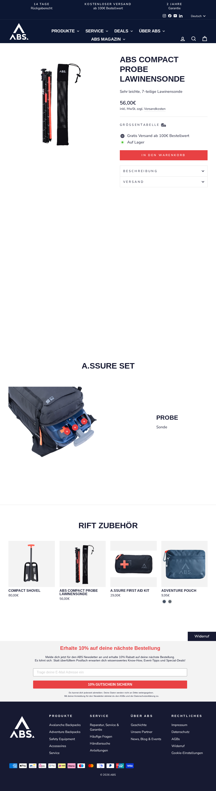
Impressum (179, 725)
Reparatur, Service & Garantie (104, 727)
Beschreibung (140, 171)
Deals (122, 31)
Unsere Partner (141, 732)
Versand (133, 182)
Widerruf (201, 636)
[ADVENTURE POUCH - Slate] (170, 602)
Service (95, 31)
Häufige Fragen (101, 736)
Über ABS (150, 31)
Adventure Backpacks (64, 732)
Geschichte (139, 725)
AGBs (175, 739)
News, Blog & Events (146, 739)
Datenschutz (180, 732)
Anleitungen (99, 750)
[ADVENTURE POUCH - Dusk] (164, 602)
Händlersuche (100, 743)
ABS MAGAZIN (106, 39)
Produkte (63, 31)
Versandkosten (155, 109)
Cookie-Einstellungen (187, 753)
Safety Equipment (62, 739)
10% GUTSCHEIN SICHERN (110, 684)
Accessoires (57, 746)
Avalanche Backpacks (65, 725)
